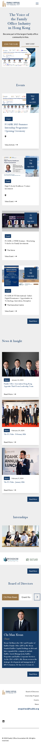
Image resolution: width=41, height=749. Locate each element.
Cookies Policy (32, 732)
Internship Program (32, 696)
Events (36, 700)
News (37, 704)
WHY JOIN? (30, 44)
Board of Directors (32, 692)
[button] (36, 3)
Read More (33, 321)
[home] (11, 3)
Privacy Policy (8, 732)
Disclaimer (18, 732)
